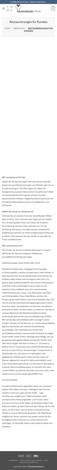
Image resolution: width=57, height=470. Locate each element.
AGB (46, 460)
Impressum (14, 460)
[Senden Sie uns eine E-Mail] (8, 10)
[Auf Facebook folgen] (8, 7)
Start (7, 28)
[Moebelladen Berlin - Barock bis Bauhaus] (28, 8)
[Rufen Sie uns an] (11, 10)
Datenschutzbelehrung (31, 460)
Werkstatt (19, 28)
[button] (3, 8)
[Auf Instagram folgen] (11, 7)
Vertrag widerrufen (29, 462)
